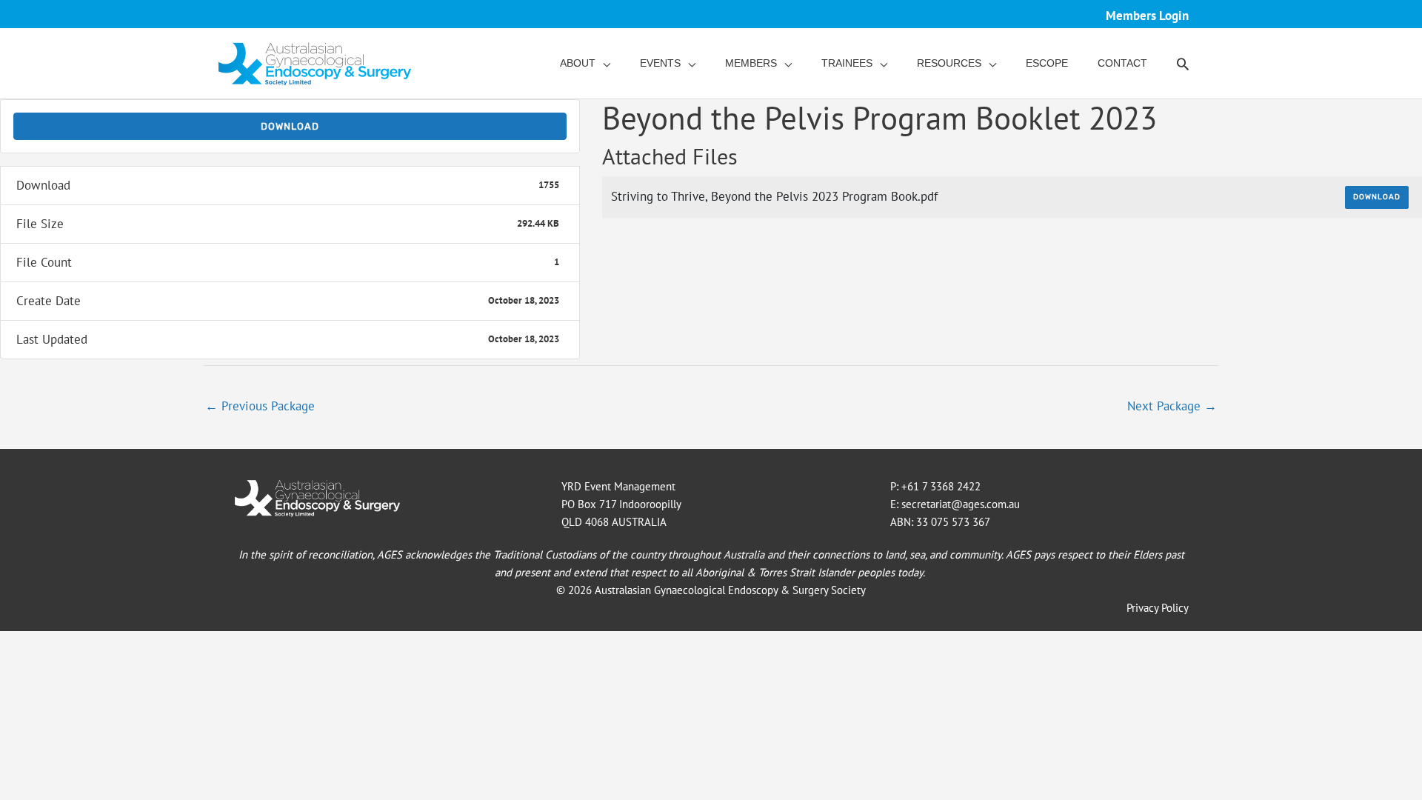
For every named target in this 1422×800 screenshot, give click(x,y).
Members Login (1147, 15)
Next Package (1172, 406)
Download (290, 126)
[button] (1183, 64)
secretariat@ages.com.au (960, 504)
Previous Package (260, 406)
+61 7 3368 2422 (941, 486)
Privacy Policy (1157, 608)
